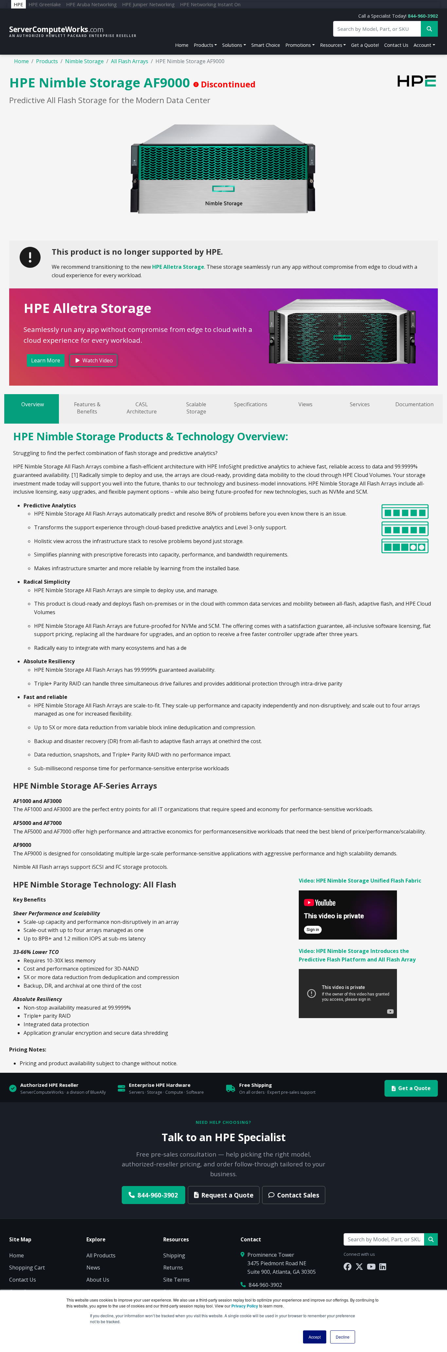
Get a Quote (414, 1088)
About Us (97, 1279)
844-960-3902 (423, 16)
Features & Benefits (87, 408)
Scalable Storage (196, 408)
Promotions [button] (298, 45)
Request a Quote (227, 1195)
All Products (101, 1255)
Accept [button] (315, 1337)
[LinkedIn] (382, 1266)
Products (47, 61)
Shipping (174, 1255)
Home (181, 45)
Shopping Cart (27, 1267)
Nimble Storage (84, 61)
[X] (359, 1266)
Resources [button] (331, 45)
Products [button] (203, 45)
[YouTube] (371, 1266)
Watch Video (97, 360)
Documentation (414, 404)
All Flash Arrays (129, 61)
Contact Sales (298, 1195)
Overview (32, 404)
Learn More (45, 360)
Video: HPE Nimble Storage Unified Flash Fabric (360, 880)
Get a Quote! (365, 45)
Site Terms (176, 1279)
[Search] (431, 1239)
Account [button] (422, 45)
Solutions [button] (232, 45)
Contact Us (396, 45)
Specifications (250, 404)
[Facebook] (347, 1266)
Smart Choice (265, 45)
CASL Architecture (142, 408)
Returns (173, 1267)
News (93, 1267)
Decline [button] (342, 1337)
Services (360, 404)
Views (305, 404)
